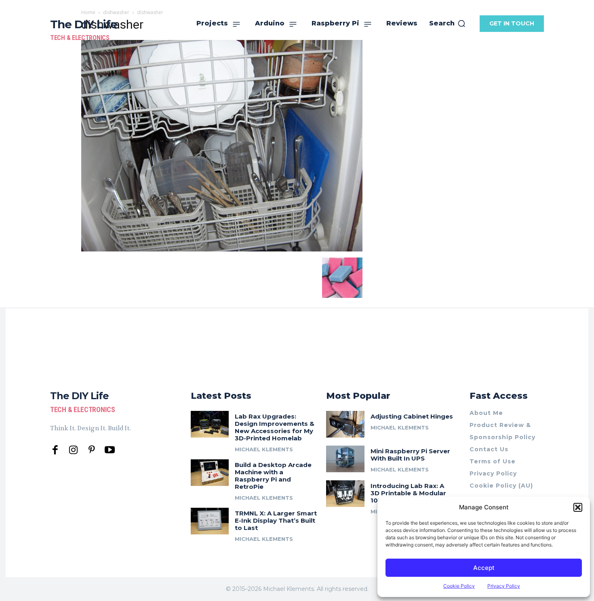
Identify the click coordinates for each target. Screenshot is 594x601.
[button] (578, 507)
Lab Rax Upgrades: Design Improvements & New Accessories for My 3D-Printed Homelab (274, 427)
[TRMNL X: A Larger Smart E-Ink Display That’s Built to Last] (210, 521)
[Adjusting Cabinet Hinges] (345, 424)
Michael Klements (264, 449)
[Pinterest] (91, 450)
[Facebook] (55, 450)
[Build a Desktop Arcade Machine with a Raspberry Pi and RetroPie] (210, 472)
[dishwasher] (221, 249)
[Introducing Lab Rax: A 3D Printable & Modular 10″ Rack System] (345, 493)
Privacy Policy (503, 586)
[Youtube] (110, 450)
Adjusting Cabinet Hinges (412, 416)
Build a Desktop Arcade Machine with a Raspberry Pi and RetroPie (273, 475)
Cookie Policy (459, 586)
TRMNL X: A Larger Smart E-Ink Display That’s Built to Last (276, 520)
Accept (484, 568)
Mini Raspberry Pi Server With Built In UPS (410, 454)
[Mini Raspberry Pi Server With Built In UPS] (345, 459)
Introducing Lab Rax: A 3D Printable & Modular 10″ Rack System (408, 493)
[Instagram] (73, 450)
